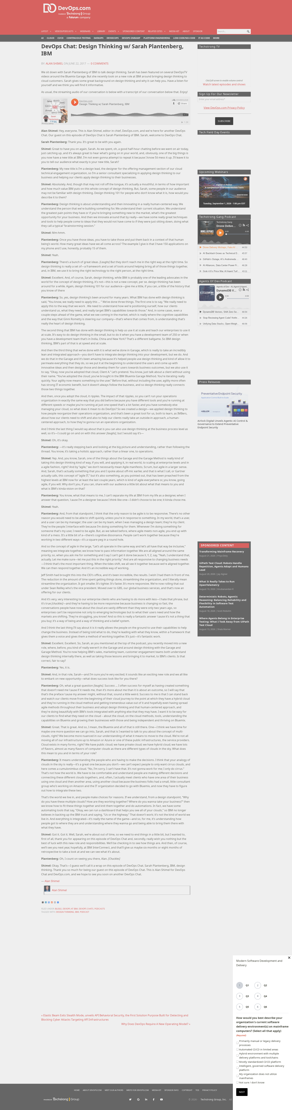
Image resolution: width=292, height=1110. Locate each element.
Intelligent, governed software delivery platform (261, 1068)
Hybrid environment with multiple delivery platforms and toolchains (259, 1055)
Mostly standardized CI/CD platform (260, 1061)
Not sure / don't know (251, 1082)
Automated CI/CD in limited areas (258, 1049)
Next (242, 1092)
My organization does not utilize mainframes (258, 1076)
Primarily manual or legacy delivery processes (260, 1043)
